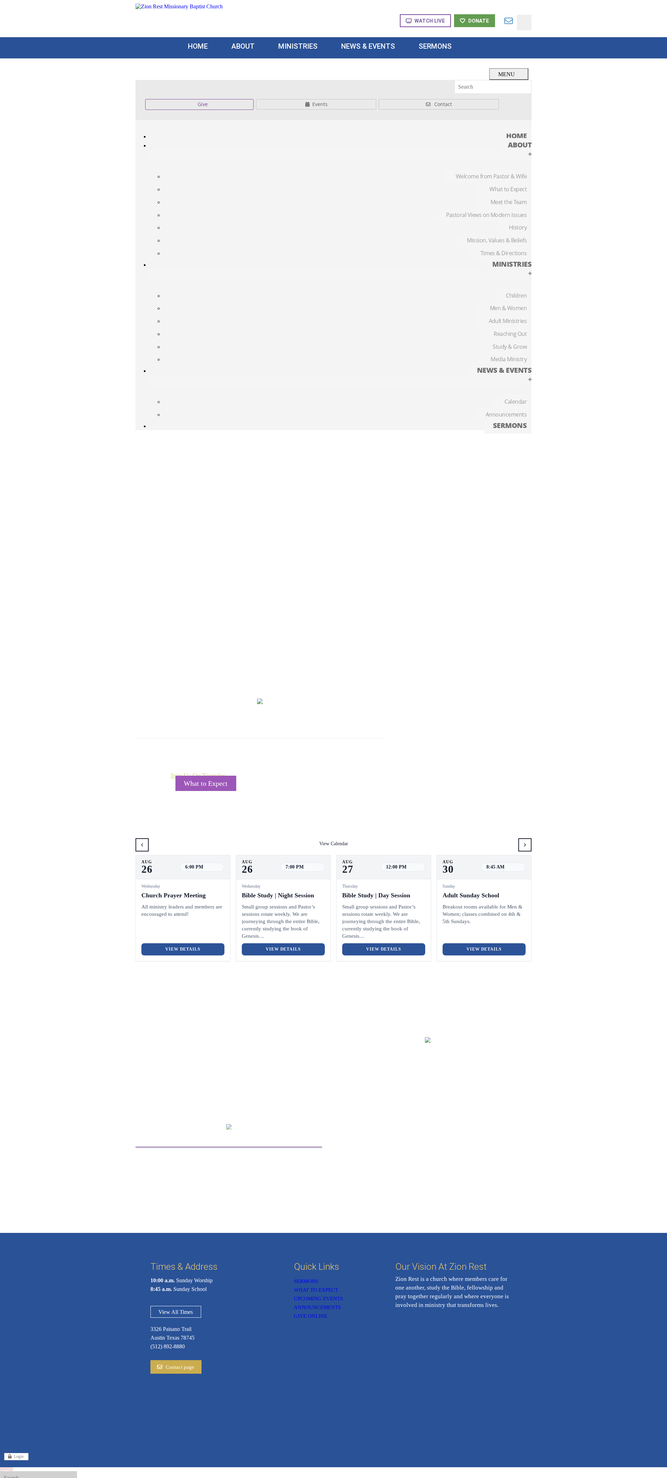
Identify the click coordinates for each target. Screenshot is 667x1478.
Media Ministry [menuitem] (509, 359)
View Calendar (333, 843)
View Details (183, 949)
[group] (182, 908)
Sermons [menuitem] (510, 425)
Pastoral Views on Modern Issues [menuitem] (486, 215)
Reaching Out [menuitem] (510, 334)
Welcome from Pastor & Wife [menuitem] (491, 176)
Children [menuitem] (516, 295)
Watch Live (429, 21)
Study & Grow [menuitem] (510, 346)
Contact (443, 104)
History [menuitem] (518, 227)
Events (320, 104)
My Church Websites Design (639, 1471)
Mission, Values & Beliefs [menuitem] (497, 240)
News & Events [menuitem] (504, 374)
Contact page (180, 1367)
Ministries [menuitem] (512, 268)
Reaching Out (272, 1159)
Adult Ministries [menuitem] (508, 321)
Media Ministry (274, 1179)
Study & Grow (274, 1169)
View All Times (175, 1312)
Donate (478, 21)
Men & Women (183, 1169)
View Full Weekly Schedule (297, 783)
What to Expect (206, 783)
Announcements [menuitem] (506, 414)
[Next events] (525, 844)
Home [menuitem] (516, 135)
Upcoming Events (318, 1298)
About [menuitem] (520, 149)
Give (203, 104)
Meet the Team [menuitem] (509, 202)
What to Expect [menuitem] (508, 189)
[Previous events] (142, 844)
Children (174, 1159)
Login (19, 1456)
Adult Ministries (184, 1179)
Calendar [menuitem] (515, 401)
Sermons (306, 1281)
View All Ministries (229, 1204)
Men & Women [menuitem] (508, 308)
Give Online (310, 1316)
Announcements (317, 1307)
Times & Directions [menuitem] (503, 253)
